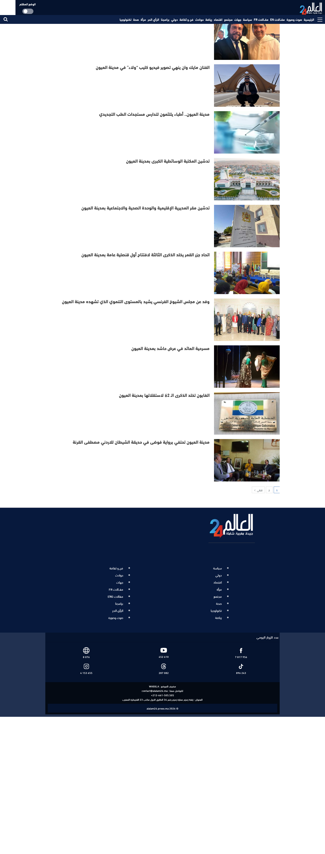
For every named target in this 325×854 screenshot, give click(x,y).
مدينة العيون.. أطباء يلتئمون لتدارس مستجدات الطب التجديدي (154, 114)
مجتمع (228, 19)
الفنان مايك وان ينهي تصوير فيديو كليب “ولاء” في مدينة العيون (153, 67)
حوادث (199, 19)
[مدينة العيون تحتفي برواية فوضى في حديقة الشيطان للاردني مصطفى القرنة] (247, 460)
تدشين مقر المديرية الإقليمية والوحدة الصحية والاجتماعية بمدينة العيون (145, 207)
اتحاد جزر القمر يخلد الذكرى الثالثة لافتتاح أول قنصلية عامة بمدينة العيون (145, 254)
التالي (259, 490)
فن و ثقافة (186, 19)
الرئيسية (309, 19)
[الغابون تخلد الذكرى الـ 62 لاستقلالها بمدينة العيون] (247, 413)
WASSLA (154, 681)
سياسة (247, 19)
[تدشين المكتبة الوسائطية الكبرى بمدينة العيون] (247, 179)
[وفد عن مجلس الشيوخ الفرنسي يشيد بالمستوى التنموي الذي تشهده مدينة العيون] (247, 320)
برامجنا (165, 19)
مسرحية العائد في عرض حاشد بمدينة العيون (169, 348)
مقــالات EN (277, 19)
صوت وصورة (294, 19)
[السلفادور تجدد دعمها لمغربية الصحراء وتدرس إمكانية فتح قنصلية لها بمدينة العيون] (247, 38)
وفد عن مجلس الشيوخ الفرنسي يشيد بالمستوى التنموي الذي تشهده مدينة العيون (136, 301)
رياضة (208, 19)
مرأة (143, 19)
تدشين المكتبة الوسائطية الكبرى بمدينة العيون (168, 160)
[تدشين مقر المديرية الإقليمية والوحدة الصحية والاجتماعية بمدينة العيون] (247, 226)
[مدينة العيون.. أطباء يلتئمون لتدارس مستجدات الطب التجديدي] (247, 132)
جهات (237, 19)
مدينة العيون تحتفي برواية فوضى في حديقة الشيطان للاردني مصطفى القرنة (141, 441)
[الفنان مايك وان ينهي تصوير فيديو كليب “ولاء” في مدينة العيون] (247, 85)
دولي (174, 19)
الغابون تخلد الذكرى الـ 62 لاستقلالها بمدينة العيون (164, 395)
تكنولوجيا (125, 19)
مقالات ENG (115, 594)
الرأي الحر (153, 19)
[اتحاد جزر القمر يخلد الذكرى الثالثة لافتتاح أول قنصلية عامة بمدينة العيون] (247, 273)
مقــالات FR (261, 19)
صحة (136, 19)
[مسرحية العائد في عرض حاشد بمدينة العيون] (247, 366)
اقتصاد (218, 19)
